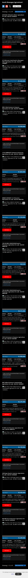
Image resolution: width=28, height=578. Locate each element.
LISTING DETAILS (6, 47)
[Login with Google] (6, 7)
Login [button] (17, 6)
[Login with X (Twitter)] (10, 7)
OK (18, 574)
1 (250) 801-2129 (6, 54)
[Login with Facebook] (3, 7)
